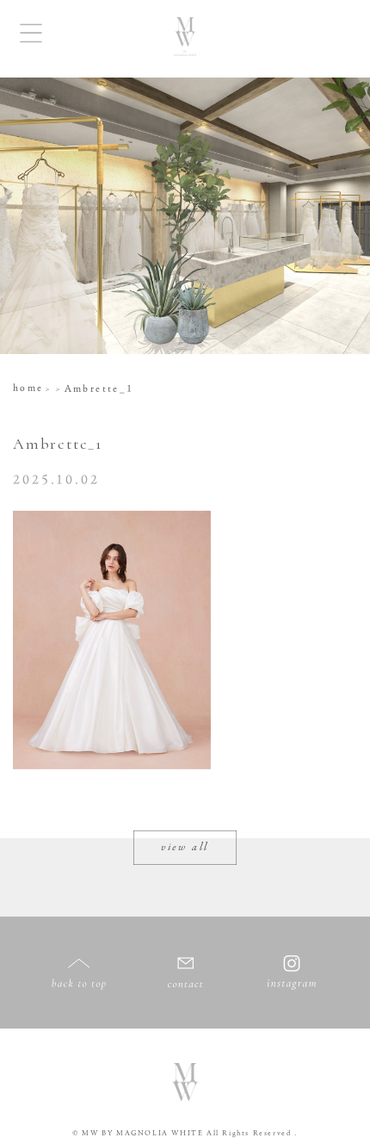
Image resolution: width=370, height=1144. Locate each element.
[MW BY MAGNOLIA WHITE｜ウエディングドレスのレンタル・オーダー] (185, 39)
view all (185, 847)
